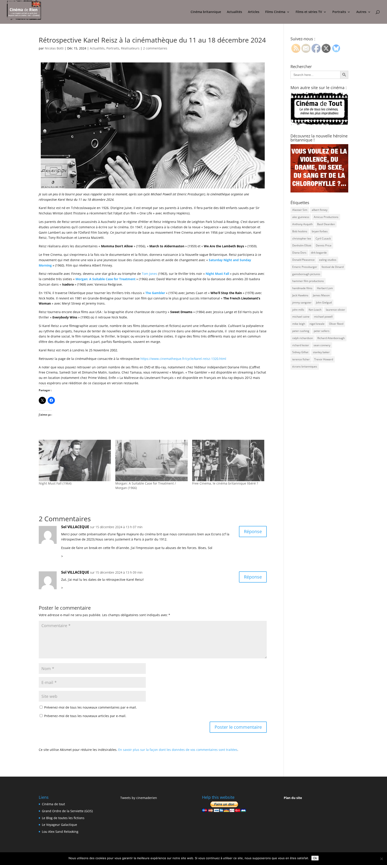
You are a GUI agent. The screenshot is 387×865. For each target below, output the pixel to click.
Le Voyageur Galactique (59, 824)
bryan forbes (320, 231)
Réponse (253, 531)
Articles (253, 12)
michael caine (301, 316)
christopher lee (301, 238)
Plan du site (293, 798)
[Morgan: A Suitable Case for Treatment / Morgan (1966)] (151, 460)
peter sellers (321, 331)
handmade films (302, 288)
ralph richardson (302, 338)
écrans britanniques (304, 366)
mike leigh (298, 324)
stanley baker (321, 352)
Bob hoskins (299, 231)
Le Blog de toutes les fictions (63, 818)
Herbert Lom (325, 288)
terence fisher (301, 359)
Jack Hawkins (300, 295)
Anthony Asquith (302, 224)
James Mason (321, 295)
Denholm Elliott (301, 245)
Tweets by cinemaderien (138, 798)
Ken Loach (315, 310)
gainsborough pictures (306, 274)
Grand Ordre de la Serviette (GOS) (67, 811)
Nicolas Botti (54, 48)
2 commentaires (155, 48)
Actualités (234, 12)
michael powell (323, 316)
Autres (361, 12)
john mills (298, 310)
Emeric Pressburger (304, 267)
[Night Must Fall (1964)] (75, 460)
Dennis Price (323, 245)
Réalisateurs (130, 48)
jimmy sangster (302, 302)
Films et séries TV (309, 12)
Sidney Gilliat (300, 352)
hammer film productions (308, 281)
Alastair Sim (299, 210)
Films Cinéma (275, 12)
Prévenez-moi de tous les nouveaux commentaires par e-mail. (90, 707)
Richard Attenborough (331, 338)
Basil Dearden (326, 224)
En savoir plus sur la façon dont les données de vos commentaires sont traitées (177, 750)
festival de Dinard (333, 267)
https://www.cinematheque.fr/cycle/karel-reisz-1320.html (183, 359)
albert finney (319, 210)
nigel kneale (317, 324)
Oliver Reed (336, 324)
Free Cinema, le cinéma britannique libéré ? (225, 483)
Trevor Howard (323, 359)
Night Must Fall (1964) (55, 483)
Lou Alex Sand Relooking (60, 831)
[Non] (381, 858)
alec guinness (300, 217)
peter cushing (300, 331)
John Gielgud (324, 302)
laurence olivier (335, 310)
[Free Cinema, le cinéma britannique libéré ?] (228, 460)
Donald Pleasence (303, 260)
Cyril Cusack (323, 238)
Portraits (339, 12)
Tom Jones (149, 273)
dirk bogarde (319, 252)
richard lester (300, 345)
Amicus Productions (326, 217)
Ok (315, 858)
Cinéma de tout (53, 804)
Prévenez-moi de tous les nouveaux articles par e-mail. (85, 716)
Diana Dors (299, 252)
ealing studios (327, 260)
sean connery (322, 345)
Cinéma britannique (206, 12)
